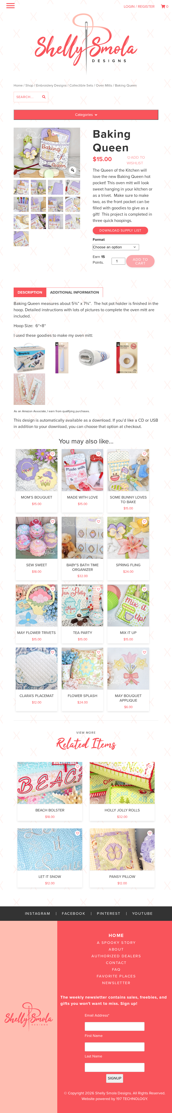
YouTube (142, 913)
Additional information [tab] (74, 292)
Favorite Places (116, 976)
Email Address (97, 1015)
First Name (94, 1035)
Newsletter (116, 983)
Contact (116, 962)
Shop (29, 85)
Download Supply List (120, 230)
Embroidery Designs (51, 85)
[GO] (44, 97)
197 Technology (131, 1098)
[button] (141, 160)
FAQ (116, 969)
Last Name (93, 1056)
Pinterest (109, 913)
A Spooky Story (116, 942)
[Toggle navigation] (9, 6)
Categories (84, 114)
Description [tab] (30, 292)
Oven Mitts (104, 85)
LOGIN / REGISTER (139, 6)
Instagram (38, 913)
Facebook (73, 913)
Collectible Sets (81, 85)
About (116, 949)
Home (18, 85)
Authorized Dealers (116, 956)
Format (99, 239)
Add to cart (140, 261)
